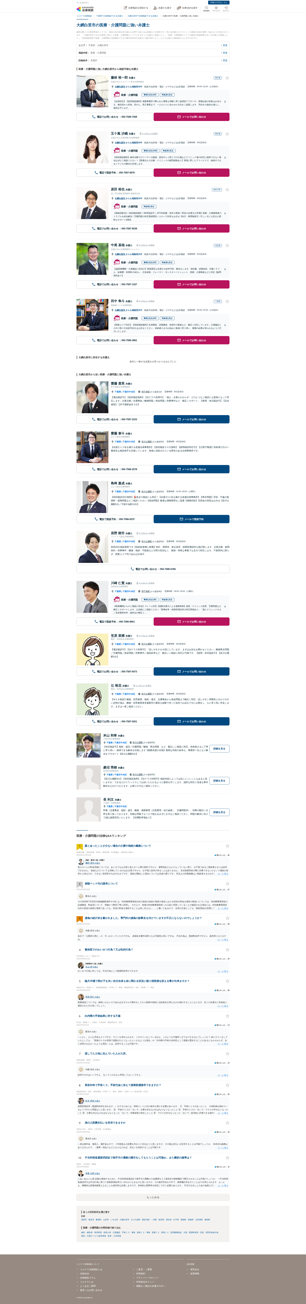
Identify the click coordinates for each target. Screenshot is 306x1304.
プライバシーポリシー (147, 1277)
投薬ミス (165, 1232)
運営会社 (194, 1269)
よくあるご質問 (88, 1286)
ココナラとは (86, 1282)
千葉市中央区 (129, 392)
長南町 (191, 1220)
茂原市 (84, 1220)
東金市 (91, 1220)
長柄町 (183, 1220)
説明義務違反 (176, 1232)
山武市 (106, 1220)
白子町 (176, 1220)
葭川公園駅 (147, 441)
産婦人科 (107, 1232)
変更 (225, 45)
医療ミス (156, 1232)
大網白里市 (120, 86)
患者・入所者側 (114, 1236)
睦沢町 (161, 1220)
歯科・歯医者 (87, 1232)
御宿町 (207, 1220)
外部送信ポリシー (145, 1282)
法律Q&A (84, 1273)
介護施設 (116, 1232)
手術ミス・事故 (128, 1232)
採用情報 (194, 1273)
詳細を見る (219, 748)
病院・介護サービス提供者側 (93, 1236)
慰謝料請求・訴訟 (196, 1232)
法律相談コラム (88, 1277)
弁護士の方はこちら (218, 2)
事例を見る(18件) (150, 151)
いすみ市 (114, 1220)
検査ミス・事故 (143, 1232)
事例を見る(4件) (150, 318)
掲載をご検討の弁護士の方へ (150, 1286)
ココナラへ (84, 3)
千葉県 (118, 392)
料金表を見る (167, 95)
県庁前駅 (146, 392)
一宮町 (154, 1220)
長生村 (169, 1220)
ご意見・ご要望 (144, 1269)
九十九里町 (135, 1220)
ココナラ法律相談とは (91, 1269)
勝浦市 (99, 1220)
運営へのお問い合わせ (91, 1290)
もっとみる (153, 1197)
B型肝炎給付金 (212, 1232)
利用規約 (140, 1273)
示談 (185, 1232)
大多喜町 (199, 1220)
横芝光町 (146, 1220)
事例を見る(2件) (150, 95)
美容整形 (98, 1232)
